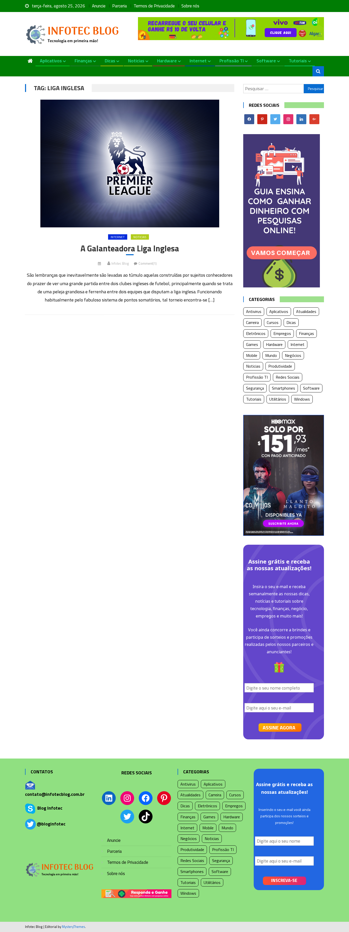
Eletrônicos (255, 333)
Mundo (271, 355)
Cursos (272, 322)
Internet (198, 60)
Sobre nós (190, 6)
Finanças (83, 60)
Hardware (167, 60)
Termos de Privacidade (154, 6)
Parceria (119, 6)
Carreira (252, 322)
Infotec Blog (120, 263)
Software (266, 60)
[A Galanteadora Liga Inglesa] (129, 163)
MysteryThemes (73, 926)
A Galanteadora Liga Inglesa (129, 248)
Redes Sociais (287, 377)
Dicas (110, 60)
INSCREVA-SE (284, 880)
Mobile (251, 355)
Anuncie (99, 6)
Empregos (282, 333)
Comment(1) (147, 263)
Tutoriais (298, 60)
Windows (302, 399)
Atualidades (306, 311)
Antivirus (253, 311)
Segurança (255, 388)
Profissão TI (231, 60)
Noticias (136, 60)
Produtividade (280, 366)
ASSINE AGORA (279, 727)
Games (252, 344)
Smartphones (283, 388)
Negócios (293, 355)
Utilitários (277, 399)
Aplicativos (51, 60)
